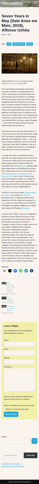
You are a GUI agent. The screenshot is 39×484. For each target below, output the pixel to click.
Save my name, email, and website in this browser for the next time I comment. (18, 398)
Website (7, 358)
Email (6, 349)
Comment (8, 367)
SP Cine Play (25, 195)
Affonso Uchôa (18, 44)
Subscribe (30, 455)
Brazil (29, 44)
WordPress (27, 482)
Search (4, 437)
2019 (9, 44)
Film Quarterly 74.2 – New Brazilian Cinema (11, 287)
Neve (10, 482)
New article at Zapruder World (11, 308)
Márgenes (25, 208)
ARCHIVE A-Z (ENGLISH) (11, 464)
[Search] (34, 441)
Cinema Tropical (13, 83)
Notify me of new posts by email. (17, 409)
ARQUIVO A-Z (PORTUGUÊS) (13, 466)
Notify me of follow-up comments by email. (19, 405)
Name (6, 340)
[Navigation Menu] (34, 3)
